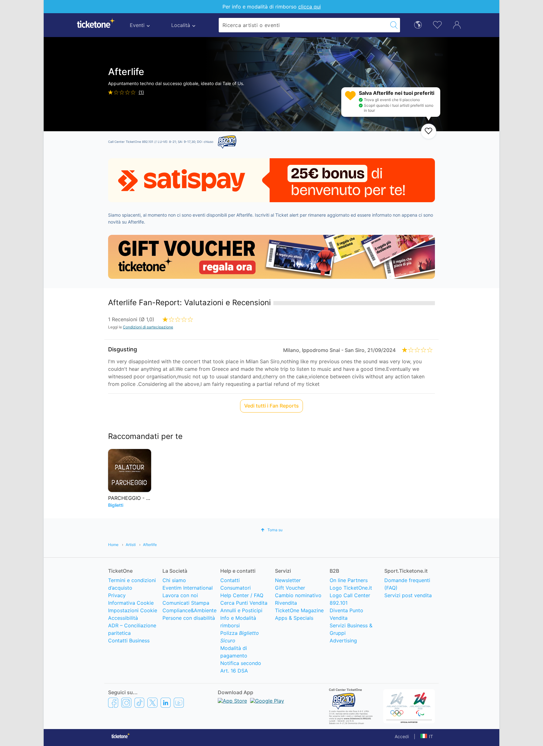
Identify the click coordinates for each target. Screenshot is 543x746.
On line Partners (349, 580)
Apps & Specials (294, 618)
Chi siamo (174, 580)
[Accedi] (456, 24)
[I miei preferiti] (437, 24)
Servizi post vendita (408, 595)
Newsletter (288, 580)
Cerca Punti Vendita (243, 603)
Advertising (343, 640)
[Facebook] (113, 703)
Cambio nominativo (298, 595)
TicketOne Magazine (299, 610)
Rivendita (286, 603)
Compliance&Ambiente (189, 610)
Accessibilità (123, 618)
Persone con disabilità (188, 618)
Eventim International (187, 588)
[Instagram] (126, 703)
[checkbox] (428, 131)
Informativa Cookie (131, 603)
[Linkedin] (166, 703)
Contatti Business (129, 640)
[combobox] (303, 25)
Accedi (402, 736)
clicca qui (309, 6)
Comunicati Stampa (185, 603)
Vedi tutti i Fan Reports (271, 406)
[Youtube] (179, 703)
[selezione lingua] (418, 24)
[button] (271, 529)
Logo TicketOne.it (351, 588)
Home (113, 544)
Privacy (117, 595)
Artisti (131, 544)
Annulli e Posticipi (241, 610)
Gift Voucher (290, 588)
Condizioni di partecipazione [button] (148, 327)
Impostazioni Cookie (132, 610)
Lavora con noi (180, 595)
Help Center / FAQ (241, 595)
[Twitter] (152, 703)
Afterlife (150, 544)
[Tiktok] (139, 703)
